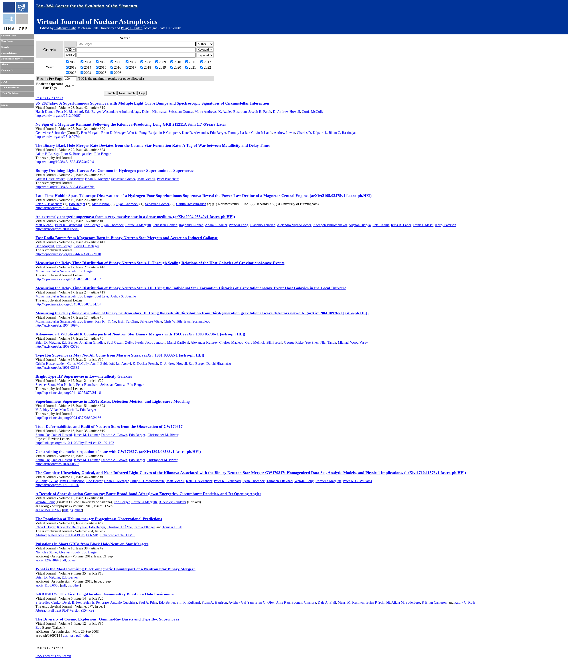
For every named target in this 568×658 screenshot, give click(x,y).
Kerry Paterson (445, 225)
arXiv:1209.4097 (47, 560)
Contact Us (7, 70)
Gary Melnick (255, 342)
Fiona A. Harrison (214, 602)
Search (5, 47)
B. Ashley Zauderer (172, 502)
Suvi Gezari (115, 342)
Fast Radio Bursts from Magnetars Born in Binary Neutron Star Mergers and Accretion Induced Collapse (127, 238)
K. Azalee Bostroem (232, 111)
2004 (87, 62)
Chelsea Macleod (231, 342)
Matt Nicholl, (68, 410)
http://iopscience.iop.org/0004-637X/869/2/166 (68, 418)
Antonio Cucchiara (123, 602)
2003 (72, 62)
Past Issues (7, 41)
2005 (102, 62)
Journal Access (9, 53)
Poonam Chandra (304, 602)
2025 (102, 73)
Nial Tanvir (328, 342)
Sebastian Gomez (180, 111)
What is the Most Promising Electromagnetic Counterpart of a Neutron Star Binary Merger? (115, 569)
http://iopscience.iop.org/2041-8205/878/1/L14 (68, 304)
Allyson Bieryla (360, 225)
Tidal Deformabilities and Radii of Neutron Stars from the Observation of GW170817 (109, 426)
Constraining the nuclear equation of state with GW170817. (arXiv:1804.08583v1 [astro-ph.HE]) (118, 451)
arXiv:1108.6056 (47, 585)
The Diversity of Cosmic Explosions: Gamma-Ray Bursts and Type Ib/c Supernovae (107, 619)
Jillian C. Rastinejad (343, 133)
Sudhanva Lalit (65, 28)
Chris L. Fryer (45, 527)
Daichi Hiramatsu (154, 111)
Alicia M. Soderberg (405, 602)
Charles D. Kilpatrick (312, 133)
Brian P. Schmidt (378, 602)
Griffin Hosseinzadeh (50, 179)
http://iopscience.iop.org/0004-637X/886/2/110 (68, 254)
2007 (132, 62)
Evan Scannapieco (197, 321)
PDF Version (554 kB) (78, 610)
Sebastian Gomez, (113, 384)
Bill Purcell (274, 342)
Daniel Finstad (61, 435)
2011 (192, 62)
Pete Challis (381, 225)
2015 (102, 67)
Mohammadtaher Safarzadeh (56, 271)
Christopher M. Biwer (163, 435)
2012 (207, 62)
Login (4, 105)
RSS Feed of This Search (53, 656)
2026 (117, 73)
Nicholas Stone (46, 552)
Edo (38, 627)
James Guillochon (72, 481)
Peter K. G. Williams (357, 481)
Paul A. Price (148, 602)
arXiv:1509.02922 (48, 510)
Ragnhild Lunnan (191, 225)
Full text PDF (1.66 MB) (82, 535)
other (78, 510)
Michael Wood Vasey (353, 342)
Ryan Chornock (127, 204)
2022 (207, 67)
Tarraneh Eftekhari (279, 481)
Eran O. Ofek (264, 602)
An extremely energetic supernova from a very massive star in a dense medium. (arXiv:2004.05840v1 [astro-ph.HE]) (135, 216)
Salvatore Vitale (151, 321)
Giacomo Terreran (262, 225)
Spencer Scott (45, 384)
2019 (162, 67)
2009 (162, 62)
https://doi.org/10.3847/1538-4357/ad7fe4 (65, 162)
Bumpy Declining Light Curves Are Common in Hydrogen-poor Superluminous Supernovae (114, 170)
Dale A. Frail (327, 602)
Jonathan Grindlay (92, 342)
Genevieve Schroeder (51, 133)
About (4, 64)
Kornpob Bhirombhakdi (330, 225)
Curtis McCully (312, 111)
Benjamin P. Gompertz (164, 133)
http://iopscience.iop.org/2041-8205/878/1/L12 (68, 279)
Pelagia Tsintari (131, 28)
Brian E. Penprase (96, 602)
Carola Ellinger (144, 527)
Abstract (41, 535)
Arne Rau (283, 602)
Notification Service (12, 58)
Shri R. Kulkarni (188, 602)
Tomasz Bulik (172, 527)
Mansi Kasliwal (178, 342)
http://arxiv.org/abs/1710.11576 (57, 485)
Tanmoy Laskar (238, 133)
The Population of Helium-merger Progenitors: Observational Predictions (99, 519)
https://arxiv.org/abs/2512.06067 (58, 115)
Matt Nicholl (146, 179)
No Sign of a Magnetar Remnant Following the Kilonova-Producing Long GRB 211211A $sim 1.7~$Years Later (131, 124)
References (56, 535)
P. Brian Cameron (434, 602)
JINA (4, 82)
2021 (192, 67)
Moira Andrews (206, 111)
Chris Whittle (173, 321)
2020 (177, 67)
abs (66, 635)
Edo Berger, (64, 246)
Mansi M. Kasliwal (351, 602)
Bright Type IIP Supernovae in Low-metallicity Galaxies (84, 376)
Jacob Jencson (155, 342)
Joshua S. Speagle (123, 296)
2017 (132, 67)
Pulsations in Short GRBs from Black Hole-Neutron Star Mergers (92, 544)
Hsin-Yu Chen (128, 321)
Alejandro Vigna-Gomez (294, 225)
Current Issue (8, 35)
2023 (72, 73)
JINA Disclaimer (10, 93)
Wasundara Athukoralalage (121, 111)
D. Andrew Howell (286, 111)
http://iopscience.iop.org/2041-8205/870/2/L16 (68, 392)
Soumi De (43, 435)
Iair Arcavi (123, 363)
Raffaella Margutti (138, 225)
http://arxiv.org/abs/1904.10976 (57, 325)
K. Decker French (145, 363)
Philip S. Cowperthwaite (147, 481)
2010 (177, 62)
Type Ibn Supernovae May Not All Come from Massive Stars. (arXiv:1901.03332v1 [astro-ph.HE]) (120, 355)
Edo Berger (93, 111)
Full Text (54, 610)
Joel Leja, (102, 296)
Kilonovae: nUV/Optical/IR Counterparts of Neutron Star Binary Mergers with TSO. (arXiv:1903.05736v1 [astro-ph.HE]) (140, 334)
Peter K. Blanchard (69, 111)
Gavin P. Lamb (261, 133)
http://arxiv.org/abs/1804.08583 (57, 464)
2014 (87, 67)
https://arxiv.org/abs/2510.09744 (58, 137)
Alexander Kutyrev (204, 342)
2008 (147, 62)
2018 (147, 67)
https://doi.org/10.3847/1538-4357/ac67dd (65, 187)
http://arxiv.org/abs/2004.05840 (57, 229)
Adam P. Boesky (47, 154)
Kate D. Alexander (195, 133)
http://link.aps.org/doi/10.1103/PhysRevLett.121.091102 (75, 443)
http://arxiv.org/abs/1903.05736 (57, 346)
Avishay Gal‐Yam (241, 602)
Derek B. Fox (72, 602)
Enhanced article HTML (117, 535)
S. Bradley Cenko (48, 602)
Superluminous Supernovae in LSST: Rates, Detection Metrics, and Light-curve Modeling (113, 401)
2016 (117, 67)
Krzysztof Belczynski (72, 527)
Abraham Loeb (69, 552)
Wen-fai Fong (137, 133)
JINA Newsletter (10, 87)
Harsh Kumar (45, 111)
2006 (117, 62)
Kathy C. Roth (464, 602)
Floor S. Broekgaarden (77, 154)
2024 (87, 73)
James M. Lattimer (86, 435)
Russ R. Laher (401, 225)
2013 (72, 67)
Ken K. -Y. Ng (105, 321)
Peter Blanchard (168, 179)
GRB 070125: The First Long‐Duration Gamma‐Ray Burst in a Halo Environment (106, 594)
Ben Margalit (90, 133)
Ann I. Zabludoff (102, 363)
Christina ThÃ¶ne (119, 527)
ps (71, 510)
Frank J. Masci (423, 225)
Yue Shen (312, 342)
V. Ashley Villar (47, 410)
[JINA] (15, 29)
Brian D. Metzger (113, 133)
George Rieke (294, 342)
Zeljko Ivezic (134, 342)
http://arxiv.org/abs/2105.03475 (57, 208)
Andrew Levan (284, 133)
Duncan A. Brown (114, 435)
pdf (65, 510)
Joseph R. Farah (259, 111)
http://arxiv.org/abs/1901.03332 (57, 367)
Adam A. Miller (216, 225)
